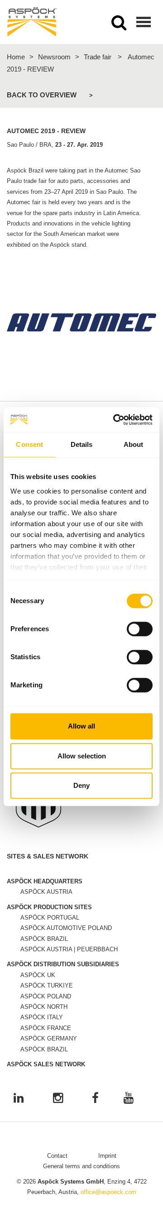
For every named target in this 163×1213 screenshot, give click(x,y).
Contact (57, 1155)
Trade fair (97, 57)
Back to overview (42, 95)
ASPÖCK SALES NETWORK (46, 1064)
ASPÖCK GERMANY (48, 1038)
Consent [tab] (29, 444)
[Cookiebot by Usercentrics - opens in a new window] (115, 420)
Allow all (81, 726)
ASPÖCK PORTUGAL (49, 917)
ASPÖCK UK (37, 975)
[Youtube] (129, 1098)
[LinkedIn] (19, 1098)
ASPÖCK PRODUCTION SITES (49, 907)
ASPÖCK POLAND (45, 996)
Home (16, 57)
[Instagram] (58, 1098)
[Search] (118, 25)
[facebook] (95, 1098)
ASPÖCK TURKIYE (46, 985)
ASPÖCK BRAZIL (44, 938)
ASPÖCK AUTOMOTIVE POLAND (66, 928)
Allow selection (82, 756)
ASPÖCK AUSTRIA (46, 891)
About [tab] (134, 444)
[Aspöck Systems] (32, 22)
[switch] (140, 629)
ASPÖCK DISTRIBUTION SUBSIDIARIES (63, 964)
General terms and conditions (81, 1166)
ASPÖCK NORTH (43, 1006)
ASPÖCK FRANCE (45, 1028)
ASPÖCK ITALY (41, 1017)
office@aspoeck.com (108, 1192)
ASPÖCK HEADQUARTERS (44, 881)
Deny (81, 785)
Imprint (107, 1155)
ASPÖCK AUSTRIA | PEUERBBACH (69, 949)
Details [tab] (82, 444)
